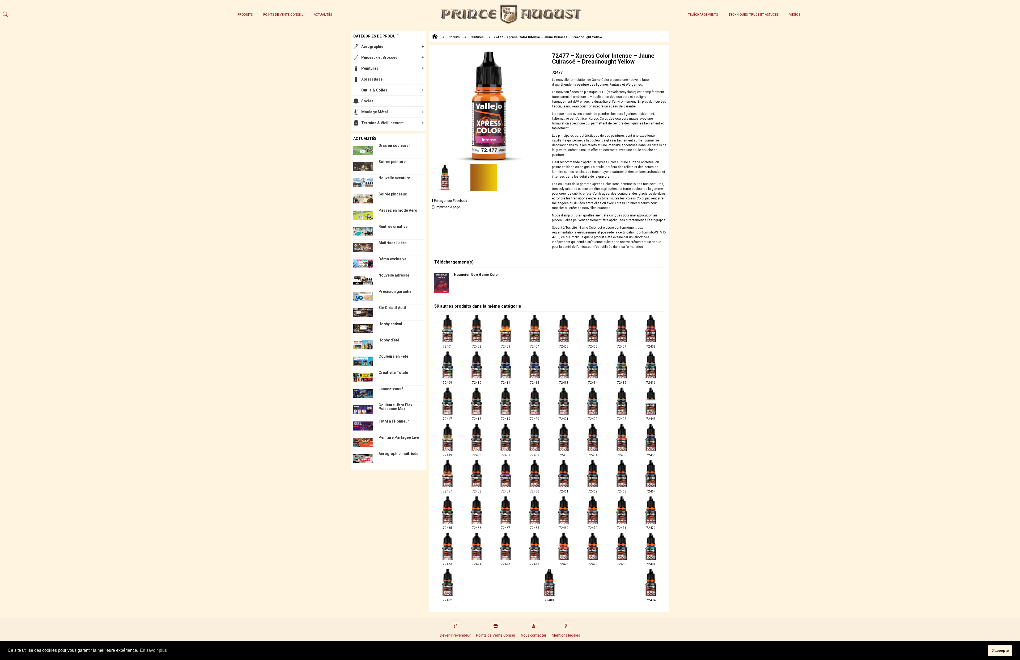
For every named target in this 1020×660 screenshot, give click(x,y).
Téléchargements (703, 14)
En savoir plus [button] (153, 650)
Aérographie (372, 46)
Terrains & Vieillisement (382, 123)
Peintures (370, 68)
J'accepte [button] (1000, 650)
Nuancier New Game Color (476, 275)
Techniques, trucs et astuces (754, 14)
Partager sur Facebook (450, 201)
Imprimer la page (447, 207)
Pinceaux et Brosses (379, 57)
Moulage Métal (374, 112)
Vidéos (794, 14)
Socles (367, 101)
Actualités (323, 14)
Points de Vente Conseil (283, 14)
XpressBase (371, 79)
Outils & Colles (374, 90)
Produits (245, 14)
